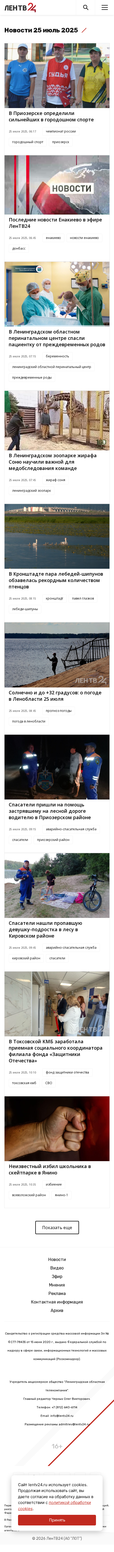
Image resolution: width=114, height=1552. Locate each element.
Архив (57, 1310)
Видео (57, 1268)
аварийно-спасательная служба (71, 829)
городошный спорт (27, 142)
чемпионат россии (61, 131)
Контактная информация (57, 1302)
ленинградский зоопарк (31, 490)
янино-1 (61, 1195)
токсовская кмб (24, 1083)
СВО (48, 1083)
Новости (57, 1259)
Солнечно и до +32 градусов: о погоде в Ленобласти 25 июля (55, 695)
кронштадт (54, 598)
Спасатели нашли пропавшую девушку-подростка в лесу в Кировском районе (45, 929)
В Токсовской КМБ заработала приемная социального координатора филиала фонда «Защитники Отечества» (56, 1051)
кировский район (26, 958)
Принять (57, 1520)
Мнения (57, 1285)
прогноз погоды (59, 710)
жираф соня (55, 480)
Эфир (57, 1276)
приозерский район (53, 839)
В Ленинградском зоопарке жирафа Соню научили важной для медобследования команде (53, 461)
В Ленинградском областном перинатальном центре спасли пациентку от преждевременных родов (57, 338)
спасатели (20, 839)
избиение (54, 1184)
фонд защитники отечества (67, 1072)
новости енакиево (84, 238)
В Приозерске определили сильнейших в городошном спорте (51, 116)
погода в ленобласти (28, 721)
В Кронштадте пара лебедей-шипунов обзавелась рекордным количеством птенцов (56, 580)
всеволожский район (29, 1195)
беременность (57, 356)
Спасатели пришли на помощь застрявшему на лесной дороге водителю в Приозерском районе (50, 810)
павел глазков (83, 598)
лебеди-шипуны (25, 609)
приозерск (60, 142)
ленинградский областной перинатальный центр (51, 367)
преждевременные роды (32, 377)
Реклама (57, 1293)
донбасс (18, 248)
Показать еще (57, 1227)
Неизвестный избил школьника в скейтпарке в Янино (50, 1169)
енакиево (53, 238)
